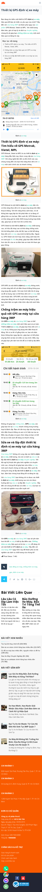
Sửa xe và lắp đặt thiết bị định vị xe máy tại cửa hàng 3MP (21, 57)
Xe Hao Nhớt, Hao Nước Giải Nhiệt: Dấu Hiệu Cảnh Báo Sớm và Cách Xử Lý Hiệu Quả (24, 709)
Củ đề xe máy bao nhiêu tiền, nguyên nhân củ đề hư (20, 650)
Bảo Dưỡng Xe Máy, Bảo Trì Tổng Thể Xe (31, 603)
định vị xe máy (18, 572)
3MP (16, 25)
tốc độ (12, 239)
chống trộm (22, 33)
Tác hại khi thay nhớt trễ (10, 644)
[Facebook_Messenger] (6, 880)
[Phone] (6, 868)
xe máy (37, 19)
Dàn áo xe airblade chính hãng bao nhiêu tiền (18, 659)
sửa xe (34, 457)
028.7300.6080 (15, 835)
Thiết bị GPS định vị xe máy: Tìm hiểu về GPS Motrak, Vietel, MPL (21, 45)
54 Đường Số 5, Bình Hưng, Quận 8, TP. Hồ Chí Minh (20, 784)
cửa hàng (10, 25)
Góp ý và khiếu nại (8, 861)
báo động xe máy (15, 567)
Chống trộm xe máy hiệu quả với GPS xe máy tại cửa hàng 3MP (20, 51)
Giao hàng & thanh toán (10, 853)
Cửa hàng (5, 454)
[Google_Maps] (6, 874)
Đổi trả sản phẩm (7, 855)
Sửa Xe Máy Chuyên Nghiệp (11, 656)
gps (10, 572)
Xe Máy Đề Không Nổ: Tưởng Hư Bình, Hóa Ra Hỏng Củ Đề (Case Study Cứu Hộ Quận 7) (24, 742)
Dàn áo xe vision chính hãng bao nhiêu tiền (17, 647)
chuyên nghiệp (31, 30)
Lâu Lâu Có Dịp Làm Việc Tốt (10, 601)
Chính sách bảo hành (9, 858)
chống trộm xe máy (30, 567)
